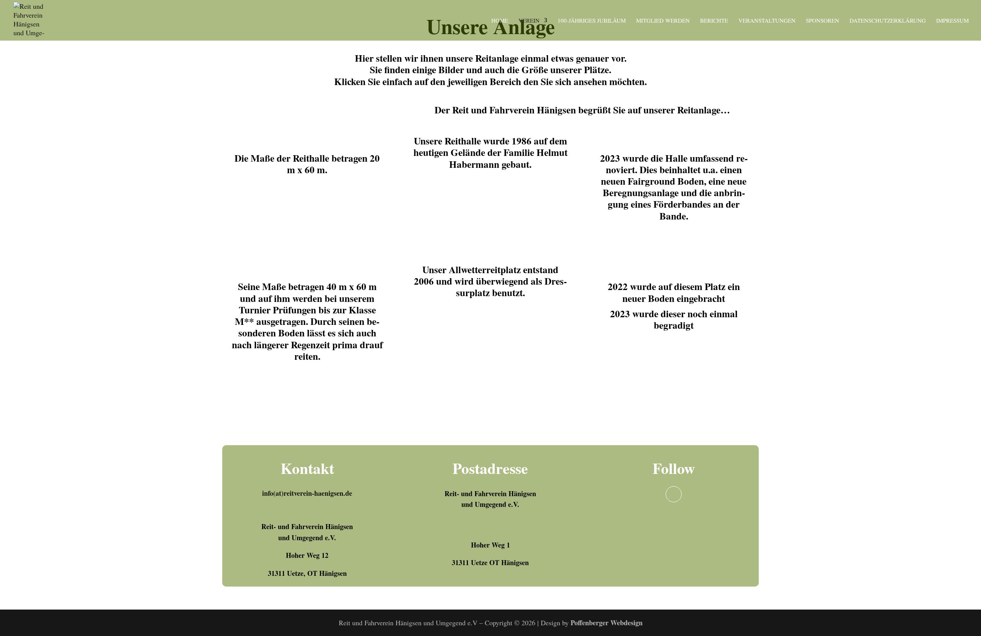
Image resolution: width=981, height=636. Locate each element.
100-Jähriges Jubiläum (592, 21)
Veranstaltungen (767, 21)
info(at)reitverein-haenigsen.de (307, 493)
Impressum (952, 21)
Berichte (714, 21)
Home (499, 21)
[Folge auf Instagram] (674, 494)
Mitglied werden (663, 21)
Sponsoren (822, 21)
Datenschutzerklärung (888, 21)
